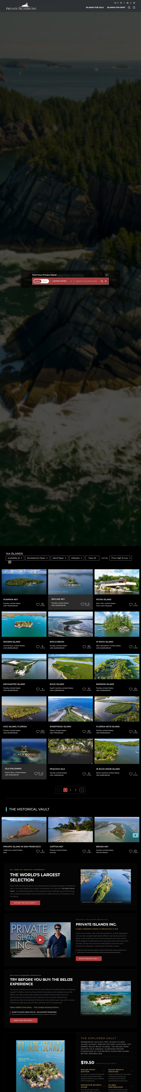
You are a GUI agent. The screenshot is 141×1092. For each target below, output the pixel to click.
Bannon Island (105, 684)
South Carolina (55, 688)
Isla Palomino (13, 769)
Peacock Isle (57, 769)
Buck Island (57, 684)
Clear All (92, 558)
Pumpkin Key (10, 599)
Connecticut (8, 646)
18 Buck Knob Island (108, 769)
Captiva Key (56, 847)
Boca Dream (57, 642)
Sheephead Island (60, 726)
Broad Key (102, 847)
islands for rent (116, 7)
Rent (45, 281)
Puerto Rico (9, 773)
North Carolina (102, 773)
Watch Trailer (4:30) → (88, 958)
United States (15, 603)
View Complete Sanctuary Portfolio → (46, 1007)
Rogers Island (11, 642)
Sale (38, 281)
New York (100, 603)
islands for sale (95, 7)
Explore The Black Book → (25, 903)
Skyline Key (58, 599)
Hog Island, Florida (15, 726)
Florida (6, 603)
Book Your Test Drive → (24, 1020)
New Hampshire (102, 646)
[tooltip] (9, 562)
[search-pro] (102, 281)
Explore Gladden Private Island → (21, 1007)
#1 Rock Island (104, 642)
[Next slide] (135, 835)
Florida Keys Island (108, 726)
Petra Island (103, 599)
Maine (52, 730)
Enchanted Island (14, 684)
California (7, 850)
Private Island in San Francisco (22, 847)
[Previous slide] (5, 835)
